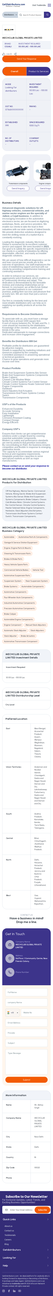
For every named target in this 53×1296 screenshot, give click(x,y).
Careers (8, 1240)
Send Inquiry (18, 188)
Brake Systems (10, 586)
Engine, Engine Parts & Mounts (17, 548)
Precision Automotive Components (19, 608)
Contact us (9, 1231)
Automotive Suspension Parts (17, 575)
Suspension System (12, 581)
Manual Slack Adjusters (36, 625)
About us (8, 1226)
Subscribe (42, 1210)
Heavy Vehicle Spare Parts (16, 564)
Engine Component (12, 625)
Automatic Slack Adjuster (15, 630)
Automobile (9, 537)
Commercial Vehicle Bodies (16, 570)
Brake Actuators (28, 636)
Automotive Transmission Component (20, 641)
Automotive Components (15, 592)
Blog (7, 1244)
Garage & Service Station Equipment (20, 542)
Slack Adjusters (37, 630)
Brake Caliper (10, 614)
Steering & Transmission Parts (17, 553)
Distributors (9, 15)
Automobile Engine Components (18, 619)
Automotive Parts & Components (33, 537)
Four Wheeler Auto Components (18, 597)
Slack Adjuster (10, 636)
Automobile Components (32, 586)
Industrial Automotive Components (19, 603)
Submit (26, 1079)
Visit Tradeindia (39, 5)
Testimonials (10, 1235)
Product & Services (38, 71)
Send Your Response (26, 59)
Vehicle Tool (38, 570)
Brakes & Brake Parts (13, 559)
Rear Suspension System (37, 581)
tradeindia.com (18, 1283)
